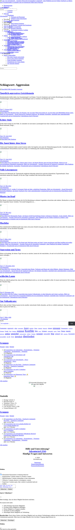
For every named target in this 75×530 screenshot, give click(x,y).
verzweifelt (47, 334)
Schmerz (44, 331)
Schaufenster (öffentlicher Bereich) (14, 435)
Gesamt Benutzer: (9, 408)
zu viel (8, 336)
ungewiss (2, 334)
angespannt (20, 328)
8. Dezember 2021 (8, 292)
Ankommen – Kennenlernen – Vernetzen (15, 351)
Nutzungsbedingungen (37, 466)
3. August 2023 (7, 109)
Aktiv (7, 347)
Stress (63, 331)
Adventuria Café (8, 356)
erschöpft (71, 328)
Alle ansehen (4, 381)
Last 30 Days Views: (10, 406)
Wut (52, 334)
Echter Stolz (6, 120)
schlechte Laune (7, 276)
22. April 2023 (7, 159)
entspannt (56, 328)
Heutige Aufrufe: (9, 400)
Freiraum (2, 331)
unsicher (15, 333)
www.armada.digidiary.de (11, 425)
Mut (36, 331)
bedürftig (31, 328)
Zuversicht (71, 334)
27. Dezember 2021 (9, 266)
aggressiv (10, 328)
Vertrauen (33, 334)
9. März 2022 (7, 239)
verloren (28, 334)
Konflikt (29, 330)
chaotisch (40, 328)
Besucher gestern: (9, 405)
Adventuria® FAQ (37, 451)
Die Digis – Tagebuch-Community (14, 366)
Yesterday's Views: (9, 403)
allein (15, 328)
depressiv (45, 328)
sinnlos (55, 331)
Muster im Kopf (7, 196)
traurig (68, 331)
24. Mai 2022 (7, 186)
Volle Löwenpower (8, 170)
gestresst (20, 331)
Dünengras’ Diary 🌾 (10, 376)
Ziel (62, 334)
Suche (2, 320)
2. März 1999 (7, 317)
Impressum (37, 462)
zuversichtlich (3, 336)
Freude (6, 331)
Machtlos (4, 223)
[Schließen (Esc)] (0, 473)
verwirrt (39, 334)
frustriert (14, 331)
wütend (57, 334)
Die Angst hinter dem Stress (13, 143)
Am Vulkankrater (8, 301)
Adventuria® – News (10, 361)
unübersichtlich (23, 334)
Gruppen (4, 343)
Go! (72, 323)
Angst (26, 328)
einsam (50, 328)
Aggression (3, 328)
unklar (7, 334)
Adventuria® (4, 7)
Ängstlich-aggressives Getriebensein (17, 93)
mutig (40, 331)
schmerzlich (50, 331)
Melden (10, 489)
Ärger (12, 336)
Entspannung (64, 328)
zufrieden (66, 334)
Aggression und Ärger (10, 249)
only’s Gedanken (8, 371)
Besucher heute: (8, 401)
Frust (10, 331)
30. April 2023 (7, 136)
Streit (58, 331)
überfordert (28, 336)
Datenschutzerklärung (37, 464)
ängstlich (18, 336)
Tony (1, 109)
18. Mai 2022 (7, 212)
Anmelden (3, 53)
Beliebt (12, 347)
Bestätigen (11, 520)
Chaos (35, 328)
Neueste (2, 347)
